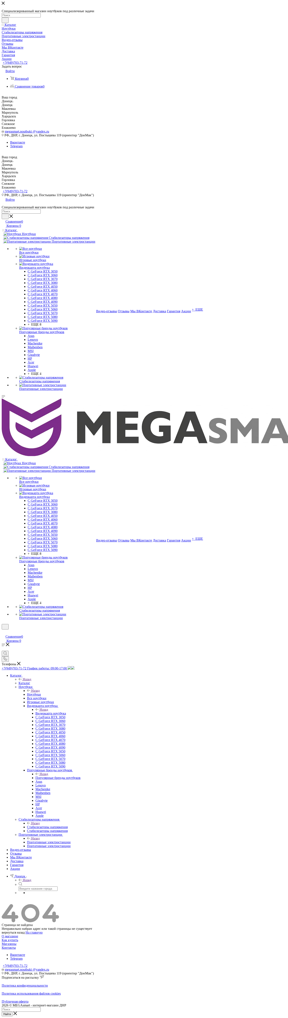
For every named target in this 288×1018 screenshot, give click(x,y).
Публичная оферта (15, 1001)
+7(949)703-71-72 (15, 62)
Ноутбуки (34, 694)
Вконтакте (17, 142)
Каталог (24, 683)
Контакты (9, 947)
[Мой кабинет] (3, 632)
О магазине (10, 936)
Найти (7, 1014)
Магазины (9, 944)
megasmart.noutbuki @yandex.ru (27, 131)
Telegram (16, 146)
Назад (27, 679)
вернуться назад (13, 932)
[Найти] (5, 20)
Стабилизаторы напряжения (47, 827)
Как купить (10, 940)
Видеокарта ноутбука (50, 713)
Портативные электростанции (49, 842)
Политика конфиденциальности (25, 985)
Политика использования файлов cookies (31, 993)
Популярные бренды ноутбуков (58, 778)
